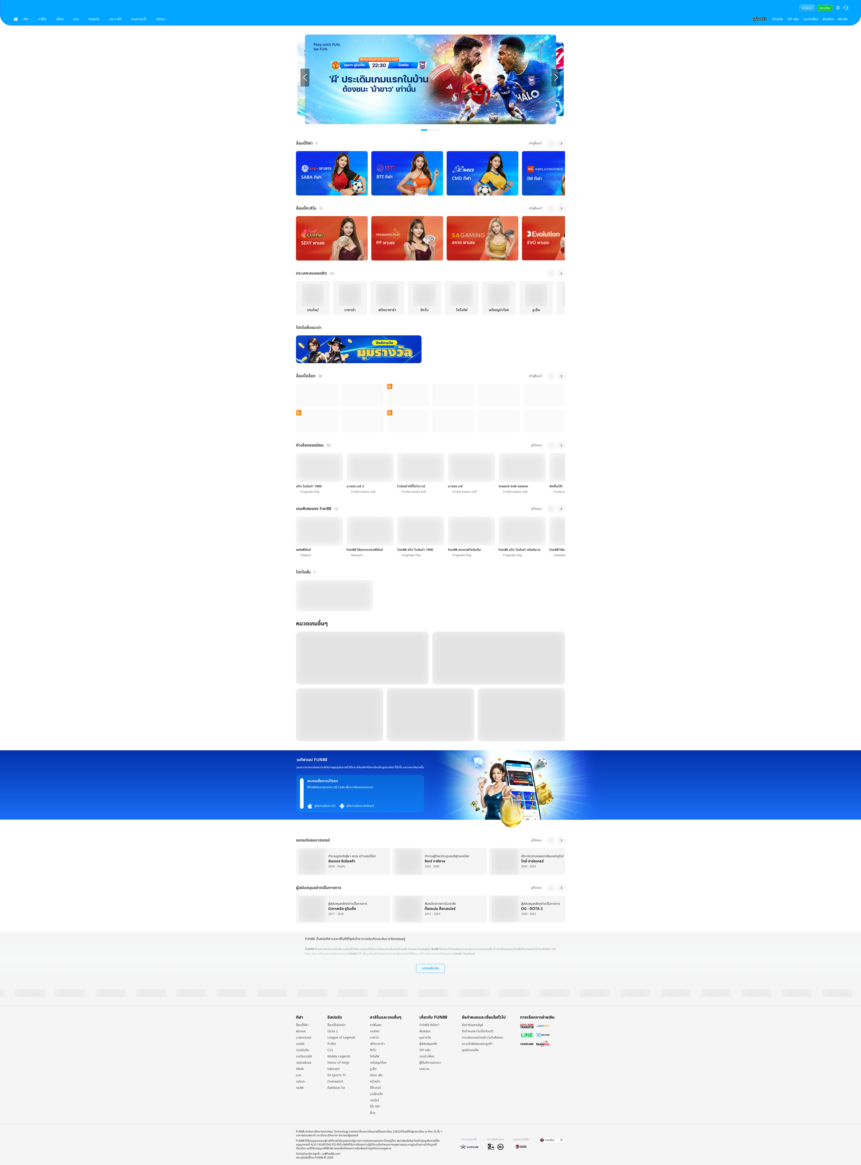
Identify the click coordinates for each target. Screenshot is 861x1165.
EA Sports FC (336, 1075)
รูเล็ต (373, 1069)
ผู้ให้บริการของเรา (430, 1063)
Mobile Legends (338, 1056)
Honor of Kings (338, 1063)
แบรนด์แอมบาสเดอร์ (313, 840)
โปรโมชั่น (777, 19)
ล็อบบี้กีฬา (304, 143)
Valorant (333, 1069)
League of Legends (341, 1037)
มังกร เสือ (376, 1075)
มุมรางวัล (425, 1037)
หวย (76, 19)
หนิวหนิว (375, 1081)
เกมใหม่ (374, 1031)
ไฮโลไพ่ (374, 1056)
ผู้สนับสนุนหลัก (428, 1044)
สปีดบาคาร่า (377, 1044)
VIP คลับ (793, 19)
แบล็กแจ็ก (376, 1094)
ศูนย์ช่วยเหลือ (470, 1050)
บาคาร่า (374, 1037)
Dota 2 (332, 1031)
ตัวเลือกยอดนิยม (310, 445)
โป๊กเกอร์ (375, 1088)
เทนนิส (300, 1044)
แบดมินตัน (302, 1050)
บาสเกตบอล (303, 1037)
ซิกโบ (373, 1050)
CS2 (330, 1050)
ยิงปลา (161, 19)
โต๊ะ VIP (375, 1106)
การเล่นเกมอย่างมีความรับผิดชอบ (482, 1037)
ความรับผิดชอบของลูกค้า (477, 1044)
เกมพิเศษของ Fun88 (313, 509)
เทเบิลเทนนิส (304, 1056)
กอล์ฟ (300, 1088)
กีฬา (26, 19)
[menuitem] (807, 8)
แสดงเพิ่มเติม (430, 968)
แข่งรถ (300, 1081)
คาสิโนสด (375, 1025)
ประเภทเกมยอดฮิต (311, 273)
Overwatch (335, 1081)
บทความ (424, 1069)
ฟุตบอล (301, 1031)
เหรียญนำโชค (378, 1063)
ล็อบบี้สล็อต (305, 376)
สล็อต (60, 19)
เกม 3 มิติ (115, 19)
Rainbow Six (336, 1088)
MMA (300, 1069)
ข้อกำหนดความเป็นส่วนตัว (478, 1031)
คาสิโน (42, 19)
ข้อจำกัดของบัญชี (472, 1025)
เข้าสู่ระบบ (807, 8)
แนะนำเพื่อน (810, 19)
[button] (551, 1140)
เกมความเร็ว (139, 19)
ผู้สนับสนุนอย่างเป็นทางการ (318, 888)
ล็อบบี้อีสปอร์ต (336, 1025)
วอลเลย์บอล (303, 1063)
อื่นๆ (372, 1113)
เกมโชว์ (374, 1100)
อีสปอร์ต (94, 19)
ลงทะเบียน (824, 8)
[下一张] (556, 78)
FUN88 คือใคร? (429, 1025)
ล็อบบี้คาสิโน (306, 208)
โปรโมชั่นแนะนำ (309, 328)
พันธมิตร (828, 19)
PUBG (331, 1044)
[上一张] (304, 78)
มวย (298, 1075)
